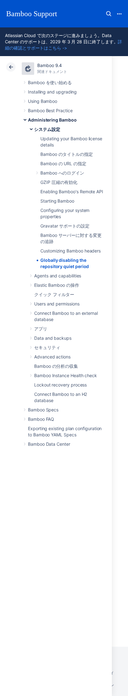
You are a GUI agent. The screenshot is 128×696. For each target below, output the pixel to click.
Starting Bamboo (57, 201)
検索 (109, 14)
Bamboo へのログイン (62, 172)
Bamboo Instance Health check (65, 375)
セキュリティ (47, 347)
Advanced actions (52, 356)
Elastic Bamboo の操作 (56, 285)
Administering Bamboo (52, 119)
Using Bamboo (42, 101)
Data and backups (52, 338)
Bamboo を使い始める (50, 82)
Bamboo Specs (43, 409)
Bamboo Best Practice (50, 110)
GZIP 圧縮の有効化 (58, 182)
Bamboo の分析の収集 (56, 366)
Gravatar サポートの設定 (64, 225)
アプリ (40, 328)
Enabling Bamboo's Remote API (71, 191)
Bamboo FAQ (41, 419)
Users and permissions (57, 303)
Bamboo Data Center (49, 444)
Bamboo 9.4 (49, 65)
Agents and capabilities (57, 275)
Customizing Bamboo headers (70, 250)
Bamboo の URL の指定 (63, 163)
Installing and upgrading (52, 91)
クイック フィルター (54, 294)
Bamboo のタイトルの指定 (66, 154)
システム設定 (47, 129)
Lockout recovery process (60, 384)
